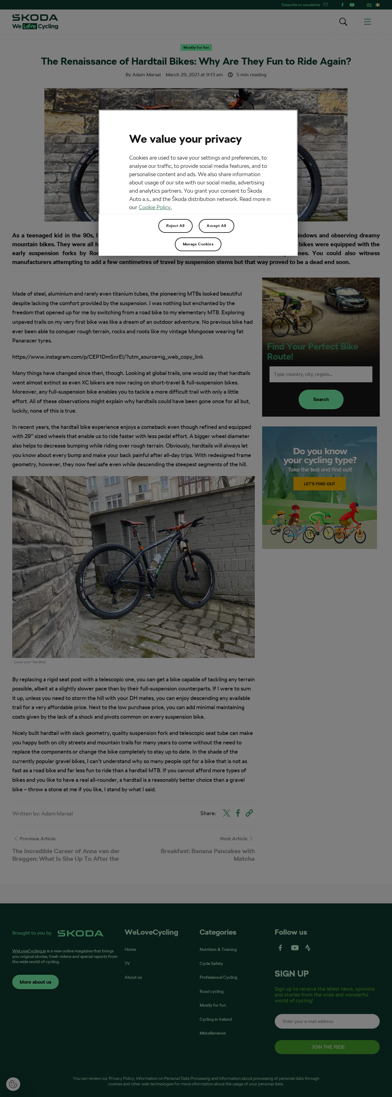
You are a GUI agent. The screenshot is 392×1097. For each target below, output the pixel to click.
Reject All (175, 226)
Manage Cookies (198, 244)
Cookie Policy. (155, 207)
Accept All (216, 226)
